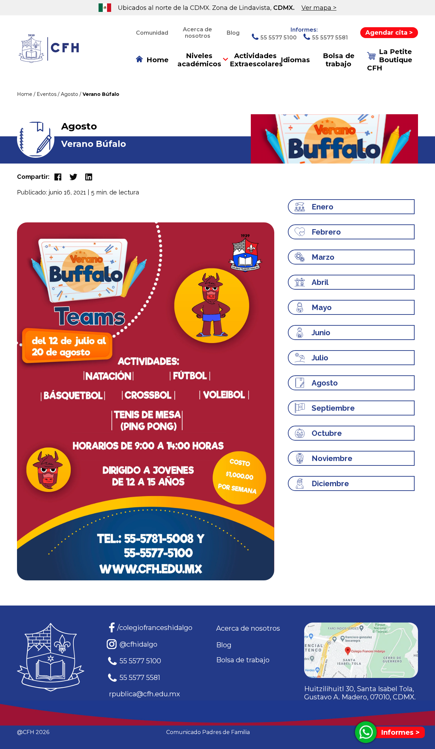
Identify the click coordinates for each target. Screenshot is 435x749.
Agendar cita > (389, 32)
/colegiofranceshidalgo (154, 628)
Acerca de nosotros (197, 32)
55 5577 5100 (140, 661)
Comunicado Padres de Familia (208, 732)
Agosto (70, 94)
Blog (233, 33)
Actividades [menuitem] (255, 60)
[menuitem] (152, 60)
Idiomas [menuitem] (295, 60)
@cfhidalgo (138, 644)
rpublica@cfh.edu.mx (144, 694)
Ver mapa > (318, 8)
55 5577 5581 (140, 678)
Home (25, 94)
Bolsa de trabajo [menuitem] (338, 60)
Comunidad (152, 33)
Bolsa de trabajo (242, 660)
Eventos (47, 94)
